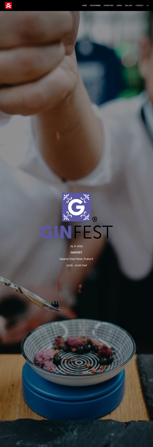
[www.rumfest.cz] (8, 5)
